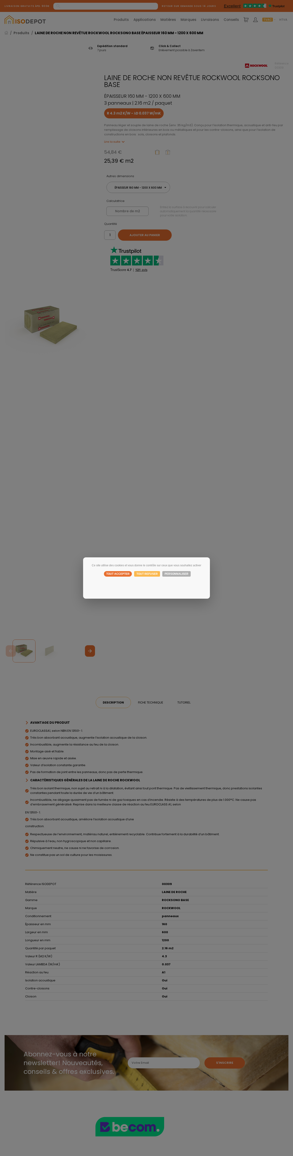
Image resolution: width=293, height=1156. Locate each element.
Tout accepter (118, 573)
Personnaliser (176, 573)
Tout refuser (147, 573)
